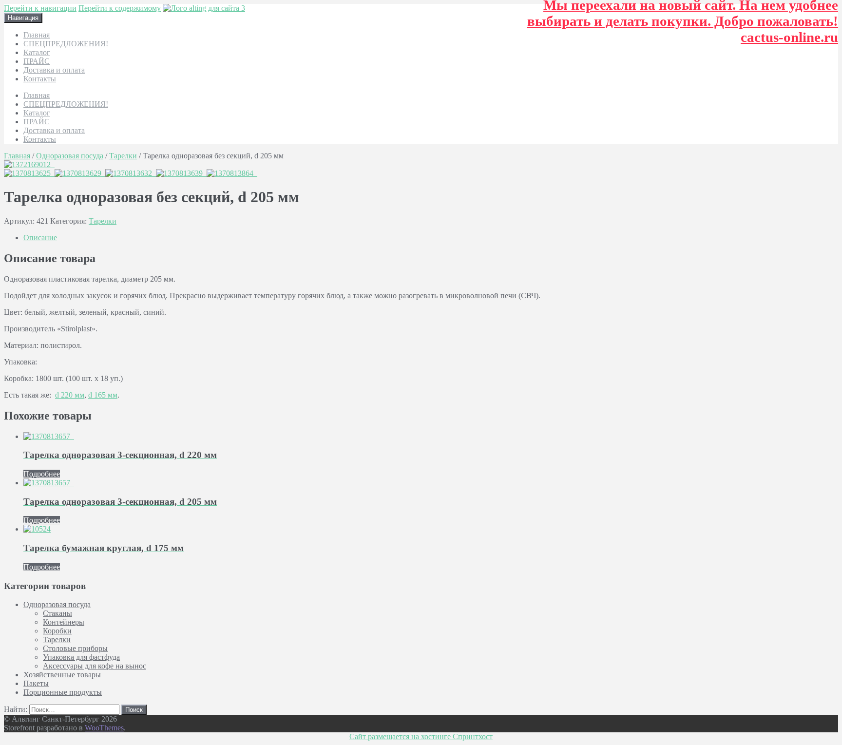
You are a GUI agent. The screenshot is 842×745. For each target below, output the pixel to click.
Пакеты (36, 683)
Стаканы (57, 613)
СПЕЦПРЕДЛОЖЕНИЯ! (65, 43)
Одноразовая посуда (69, 156)
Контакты (39, 79)
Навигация (23, 17)
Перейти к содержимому (119, 8)
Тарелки (123, 156)
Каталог (36, 52)
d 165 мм (102, 395)
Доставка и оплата (54, 70)
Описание (40, 237)
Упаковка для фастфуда (81, 657)
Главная (36, 35)
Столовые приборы (75, 648)
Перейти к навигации (40, 8)
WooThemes (104, 728)
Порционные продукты (62, 692)
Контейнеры (63, 622)
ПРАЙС (36, 61)
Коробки (57, 631)
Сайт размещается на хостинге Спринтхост (421, 736)
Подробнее (41, 474)
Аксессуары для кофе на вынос (94, 666)
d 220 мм (69, 395)
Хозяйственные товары (62, 674)
